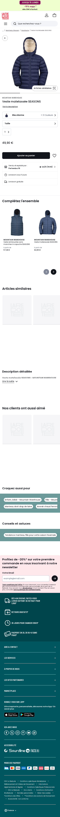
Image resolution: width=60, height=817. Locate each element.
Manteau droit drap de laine (18, 506)
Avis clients (28, 790)
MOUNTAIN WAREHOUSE (12, 98)
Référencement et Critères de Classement (19, 784)
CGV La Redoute (10, 781)
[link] (30, 166)
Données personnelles (25, 793)
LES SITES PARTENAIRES (14, 680)
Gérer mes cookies (44, 793)
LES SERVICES (9, 658)
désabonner (27, 588)
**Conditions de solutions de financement (39, 796)
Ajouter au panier (26, 155)
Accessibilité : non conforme (18, 799)
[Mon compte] (46, 15)
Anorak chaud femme (48, 506)
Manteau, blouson (12, 30)
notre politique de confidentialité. (27, 590)
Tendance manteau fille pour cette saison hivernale (30, 535)
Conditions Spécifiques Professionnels (41, 787)
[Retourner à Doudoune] (5, 38)
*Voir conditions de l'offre (12, 585)
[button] (54, 15)
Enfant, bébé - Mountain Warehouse (22, 499)
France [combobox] (11, 810)
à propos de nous (11, 669)
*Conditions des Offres (12, 796)
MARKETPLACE (10, 691)
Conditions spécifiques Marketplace (33, 781)
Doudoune (25, 30)
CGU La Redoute (14, 790)
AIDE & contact (11, 647)
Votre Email (8, 572)
